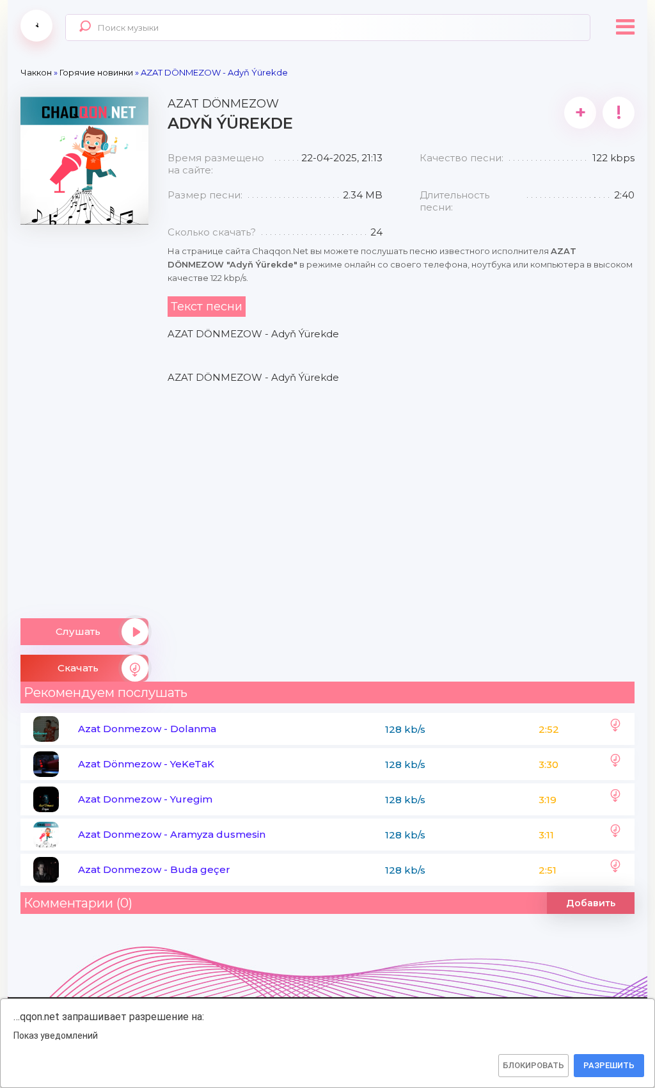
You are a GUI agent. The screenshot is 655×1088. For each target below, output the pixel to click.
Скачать (78, 668)
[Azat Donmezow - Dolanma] (615, 729)
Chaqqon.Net (36, 26)
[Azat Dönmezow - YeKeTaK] (615, 764)
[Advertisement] (84, 417)
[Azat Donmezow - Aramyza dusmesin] (615, 834)
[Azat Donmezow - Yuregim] (615, 799)
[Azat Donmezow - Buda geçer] (615, 870)
